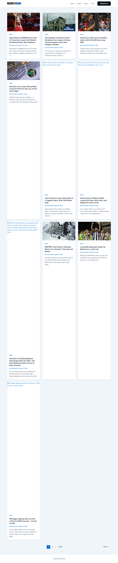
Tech (92, 3)
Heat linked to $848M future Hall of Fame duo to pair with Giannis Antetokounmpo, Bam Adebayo (22, 40)
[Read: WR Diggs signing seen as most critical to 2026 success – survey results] (23, 447)
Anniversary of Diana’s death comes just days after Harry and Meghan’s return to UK (93, 200)
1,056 (60, 547)
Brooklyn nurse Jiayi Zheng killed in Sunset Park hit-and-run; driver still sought (23, 88)
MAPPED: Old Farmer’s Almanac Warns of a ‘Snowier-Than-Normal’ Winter (59, 249)
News (72, 3)
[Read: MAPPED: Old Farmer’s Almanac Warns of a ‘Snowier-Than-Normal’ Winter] (59, 231)
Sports (86, 3)
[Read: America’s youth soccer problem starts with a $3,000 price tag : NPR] (94, 22)
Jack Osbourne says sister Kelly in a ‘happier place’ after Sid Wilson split (59, 200)
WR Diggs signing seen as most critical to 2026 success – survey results (23, 521)
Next (106, 547)
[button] (104, 3)
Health (79, 3)
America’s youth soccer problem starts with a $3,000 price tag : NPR (93, 40)
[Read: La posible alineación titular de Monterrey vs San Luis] (94, 231)
